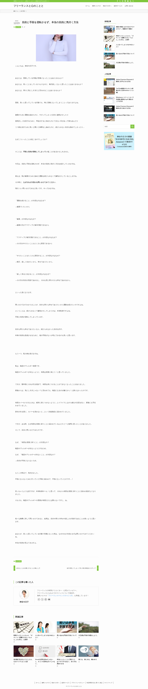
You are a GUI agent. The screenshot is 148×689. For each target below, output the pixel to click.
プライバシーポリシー (78, 682)
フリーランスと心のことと (29, 6)
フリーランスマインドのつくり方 (60, 595)
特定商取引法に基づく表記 (94, 682)
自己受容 (18, 27)
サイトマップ (108, 682)
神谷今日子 (24, 602)
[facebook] (117, 1)
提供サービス (65, 682)
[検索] (133, 1)
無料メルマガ (46, 682)
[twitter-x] (120, 1)
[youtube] (128, 1)
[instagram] (122, 1)
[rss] (130, 1)
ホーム (38, 682)
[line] (125, 1)
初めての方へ (56, 682)
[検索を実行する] (132, 126)
